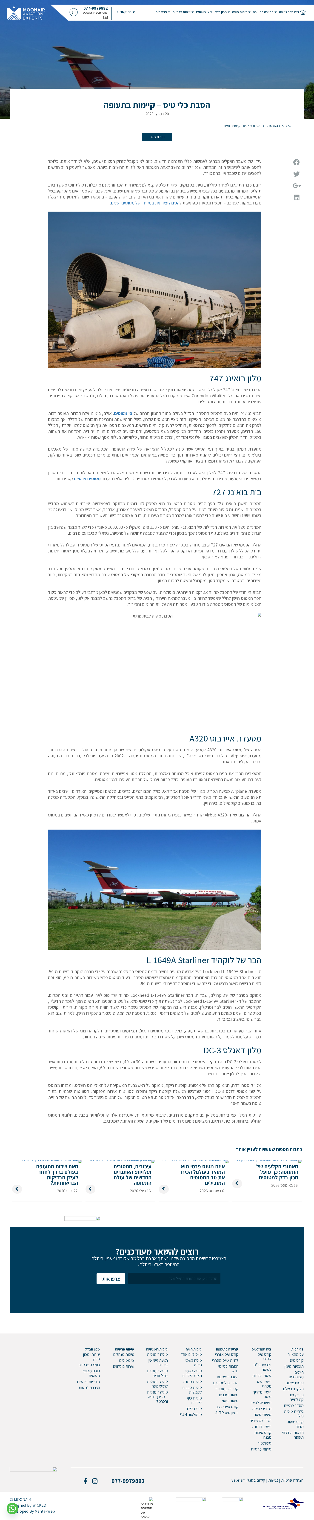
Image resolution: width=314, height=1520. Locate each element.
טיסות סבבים (228, 1394)
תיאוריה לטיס (261, 1402)
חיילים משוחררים (296, 1374)
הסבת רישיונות (227, 1376)
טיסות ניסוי (230, 1400)
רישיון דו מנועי (261, 1426)
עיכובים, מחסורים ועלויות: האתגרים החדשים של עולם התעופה (132, 1175)
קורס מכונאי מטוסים (91, 1373)
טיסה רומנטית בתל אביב (157, 1373)
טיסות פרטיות (181, 12)
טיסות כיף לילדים (194, 1400)
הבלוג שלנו (157, 137)
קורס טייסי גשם (226, 1406)
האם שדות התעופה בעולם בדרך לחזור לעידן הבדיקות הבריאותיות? (57, 1175)
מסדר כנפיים (294, 1405)
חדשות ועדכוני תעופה (293, 1435)
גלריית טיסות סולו (294, 1414)
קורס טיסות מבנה (295, 1424)
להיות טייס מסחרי (225, 1360)
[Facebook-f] (85, 1481)
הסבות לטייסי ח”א (228, 1368)
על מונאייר (296, 1354)
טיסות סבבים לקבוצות (192, 1390)
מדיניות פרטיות (88, 1381)
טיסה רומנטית (157, 1354)
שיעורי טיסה (262, 1414)
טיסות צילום (294, 1382)
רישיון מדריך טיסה (262, 1394)
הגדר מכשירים (260, 1420)
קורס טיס (297, 1360)
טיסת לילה (194, 1408)
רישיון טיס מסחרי (264, 1384)
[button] (126, 11)
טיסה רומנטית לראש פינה (157, 1384)
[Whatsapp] (12, 1508)
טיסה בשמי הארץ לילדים (192, 1373)
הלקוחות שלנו (293, 1388)
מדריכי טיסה (261, 1408)
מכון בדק (221, 12)
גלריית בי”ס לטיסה (262, 1367)
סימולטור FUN (191, 1414)
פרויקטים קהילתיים (297, 1397)
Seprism (238, 1480)
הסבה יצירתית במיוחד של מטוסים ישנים (145, 203)
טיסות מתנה (192, 1381)
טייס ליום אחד (191, 1354)
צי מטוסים (202, 12)
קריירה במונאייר (226, 1388)
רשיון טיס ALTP (226, 1412)
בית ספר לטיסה (289, 12)
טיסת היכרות (261, 1375)
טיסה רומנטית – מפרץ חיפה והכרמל (157, 1396)
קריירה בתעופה (263, 12)
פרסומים (161, 12)
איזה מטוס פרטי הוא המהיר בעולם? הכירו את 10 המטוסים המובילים (202, 1175)
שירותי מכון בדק (91, 1357)
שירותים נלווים (123, 1366)
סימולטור (264, 1443)
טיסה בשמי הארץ (193, 1363)
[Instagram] (95, 1481)
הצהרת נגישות (89, 1387)
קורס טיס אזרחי (264, 1357)
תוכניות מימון (294, 1366)
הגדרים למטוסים (225, 1382)
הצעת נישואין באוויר (158, 1363)
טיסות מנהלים (123, 1354)
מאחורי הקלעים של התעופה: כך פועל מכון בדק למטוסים (277, 1172)
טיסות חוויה (239, 12)
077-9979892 (95, 8)
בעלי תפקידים (89, 1365)
